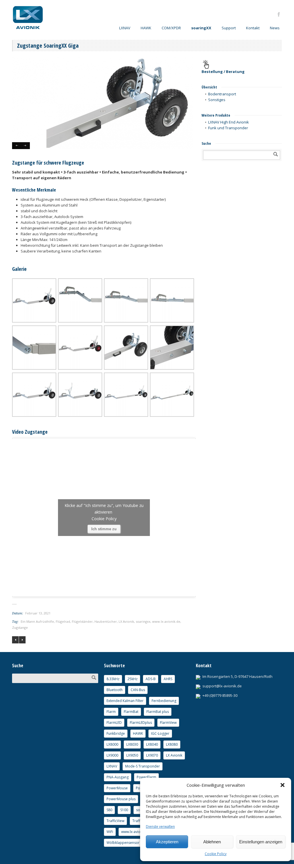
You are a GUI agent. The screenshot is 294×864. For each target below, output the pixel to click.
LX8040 (152, 744)
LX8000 (112, 744)
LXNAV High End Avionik (228, 122)
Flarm (111, 711)
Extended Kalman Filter (125, 700)
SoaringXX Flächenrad (22, 639)
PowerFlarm (146, 777)
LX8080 (172, 744)
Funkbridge (116, 733)
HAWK (146, 27)
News (275, 27)
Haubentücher (105, 621)
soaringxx (143, 621)
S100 (124, 809)
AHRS (168, 678)
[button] (282, 785)
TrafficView (115, 820)
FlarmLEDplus (141, 722)
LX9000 (112, 755)
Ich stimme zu (104, 529)
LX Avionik (126, 621)
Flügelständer (82, 621)
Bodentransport (222, 94)
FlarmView (168, 722)
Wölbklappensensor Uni (126, 842)
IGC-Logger (160, 733)
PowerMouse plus (121, 799)
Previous (16, 145)
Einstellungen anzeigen (260, 841)
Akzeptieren (167, 841)
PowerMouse (117, 788)
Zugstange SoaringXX (15, 639)
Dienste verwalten (160, 826)
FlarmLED (114, 722)
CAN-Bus (138, 689)
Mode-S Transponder (142, 766)
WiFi (110, 831)
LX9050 (132, 755)
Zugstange (20, 627)
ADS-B (151, 678)
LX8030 (132, 744)
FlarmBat (131, 711)
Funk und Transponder (228, 127)
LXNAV (112, 766)
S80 (109, 809)
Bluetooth (115, 689)
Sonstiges (216, 99)
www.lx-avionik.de (166, 621)
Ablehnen (212, 841)
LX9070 (152, 755)
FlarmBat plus (157, 711)
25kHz (132, 678)
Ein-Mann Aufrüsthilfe (37, 621)
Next (25, 145)
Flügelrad (63, 621)
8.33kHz (113, 678)
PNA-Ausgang (118, 777)
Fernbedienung (164, 700)
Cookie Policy (216, 853)
